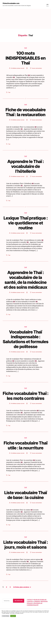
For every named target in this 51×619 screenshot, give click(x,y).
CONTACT (30, 599)
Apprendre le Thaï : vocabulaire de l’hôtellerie (25, 166)
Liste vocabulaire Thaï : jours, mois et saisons (25, 545)
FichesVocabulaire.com (11, 3)
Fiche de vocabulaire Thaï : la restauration (25, 112)
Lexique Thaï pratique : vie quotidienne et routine (25, 222)
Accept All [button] (13, 615)
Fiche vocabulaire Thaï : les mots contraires (25, 396)
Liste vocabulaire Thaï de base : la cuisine (25, 495)
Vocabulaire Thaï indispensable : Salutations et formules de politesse (25, 339)
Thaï (25, 48)
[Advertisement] (25, 18)
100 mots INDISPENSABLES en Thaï (26, 58)
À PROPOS (37, 601)
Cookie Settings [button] (5, 615)
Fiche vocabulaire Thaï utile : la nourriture (25, 445)
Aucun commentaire (37, 68)
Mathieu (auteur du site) (18, 68)
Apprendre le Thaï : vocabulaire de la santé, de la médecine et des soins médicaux (25, 280)
